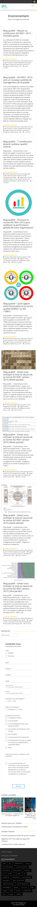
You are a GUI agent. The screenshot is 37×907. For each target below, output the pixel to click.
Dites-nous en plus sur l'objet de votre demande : (17, 755)
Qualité (12, 66)
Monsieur (11, 656)
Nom (7, 662)
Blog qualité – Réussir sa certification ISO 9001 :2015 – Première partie (17, 33)
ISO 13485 (18, 874)
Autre (9, 748)
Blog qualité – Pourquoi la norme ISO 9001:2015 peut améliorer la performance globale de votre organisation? (18, 223)
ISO (4, 874)
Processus (24, 887)
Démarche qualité (11, 175)
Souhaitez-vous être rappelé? (15, 699)
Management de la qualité (24, 62)
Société (8, 675)
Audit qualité (24, 174)
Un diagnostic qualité (14, 718)
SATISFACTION (27, 891)
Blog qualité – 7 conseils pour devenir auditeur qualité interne (17, 144)
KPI (29, 64)
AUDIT (25, 177)
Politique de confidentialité (9, 855)
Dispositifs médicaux (8, 179)
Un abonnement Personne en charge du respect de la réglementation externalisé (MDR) (19, 742)
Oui (9, 701)
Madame (11, 653)
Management (6, 66)
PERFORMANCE (7, 887)
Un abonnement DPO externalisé (18, 737)
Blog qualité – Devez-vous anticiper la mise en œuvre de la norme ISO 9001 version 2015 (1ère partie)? (18, 587)
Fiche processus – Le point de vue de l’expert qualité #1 (12, 814)
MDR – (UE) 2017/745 (18, 880)
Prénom (8, 669)
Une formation (12, 734)
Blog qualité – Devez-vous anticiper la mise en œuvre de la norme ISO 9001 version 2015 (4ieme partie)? (18, 375)
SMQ (20, 66)
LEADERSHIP (6, 877)
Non (14, 701)
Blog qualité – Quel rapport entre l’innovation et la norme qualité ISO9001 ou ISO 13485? (18, 307)
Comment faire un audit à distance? (13, 844)
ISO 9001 (15, 62)
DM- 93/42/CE (6, 870)
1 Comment (27, 132)
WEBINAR (18, 894)
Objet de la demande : (12, 707)
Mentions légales (6, 852)
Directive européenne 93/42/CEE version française (18, 836)
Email (7, 681)
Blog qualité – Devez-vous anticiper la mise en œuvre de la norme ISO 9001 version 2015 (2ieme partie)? (18, 519)
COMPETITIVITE (18, 863)
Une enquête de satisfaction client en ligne (19, 730)
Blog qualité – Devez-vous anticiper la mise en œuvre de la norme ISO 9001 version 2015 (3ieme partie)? (18, 438)
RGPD (11, 891)
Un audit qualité (13, 721)
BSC (10, 863)
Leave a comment (17, 262)
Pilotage (16, 887)
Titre (7, 651)
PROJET (32, 887)
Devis (20, 709)
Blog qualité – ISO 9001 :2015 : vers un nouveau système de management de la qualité (18, 80)
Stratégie (10, 894)
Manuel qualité (7, 623)
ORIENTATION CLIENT (8, 884)
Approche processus (15, 61)
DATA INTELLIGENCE (8, 867)
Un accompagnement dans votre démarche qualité (18, 725)
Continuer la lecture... (10, 59)
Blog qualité (24, 61)
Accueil (9, 19)
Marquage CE (13, 181)
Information (11, 709)
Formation (9, 62)
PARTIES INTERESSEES (23, 884)
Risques (16, 66)
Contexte (11, 64)
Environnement (18, 64)
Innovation (24, 64)
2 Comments (27, 344)
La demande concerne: (12, 715)
